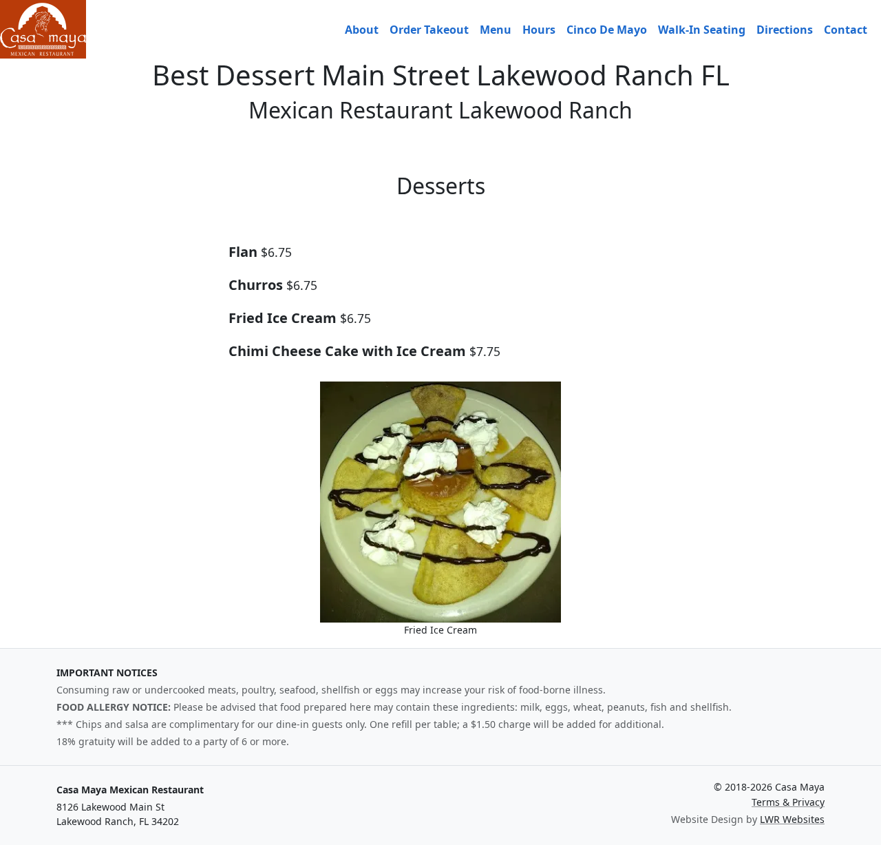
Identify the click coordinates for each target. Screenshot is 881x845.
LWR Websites (792, 819)
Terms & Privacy (788, 802)
